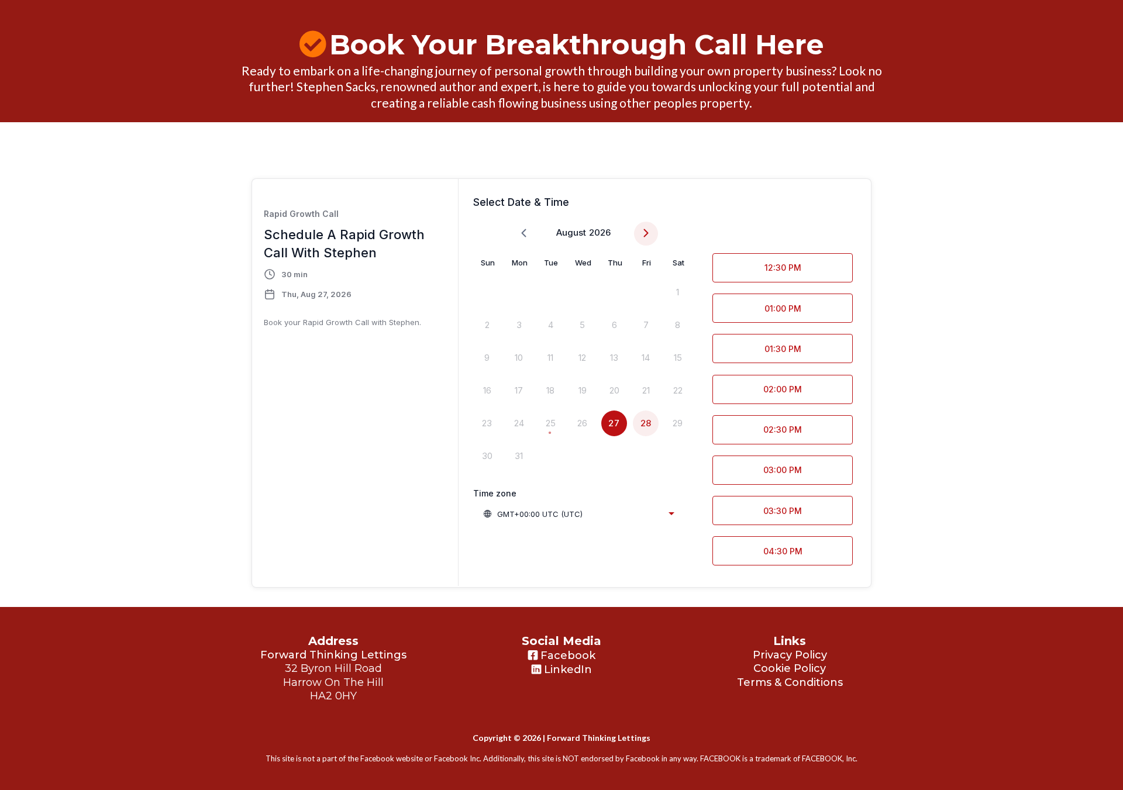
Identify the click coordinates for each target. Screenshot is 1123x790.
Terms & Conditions (790, 682)
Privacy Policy (790, 654)
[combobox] (578, 514)
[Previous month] (524, 234)
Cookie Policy (789, 668)
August (571, 232)
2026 (600, 232)
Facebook (567, 655)
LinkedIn (568, 669)
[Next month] (646, 234)
